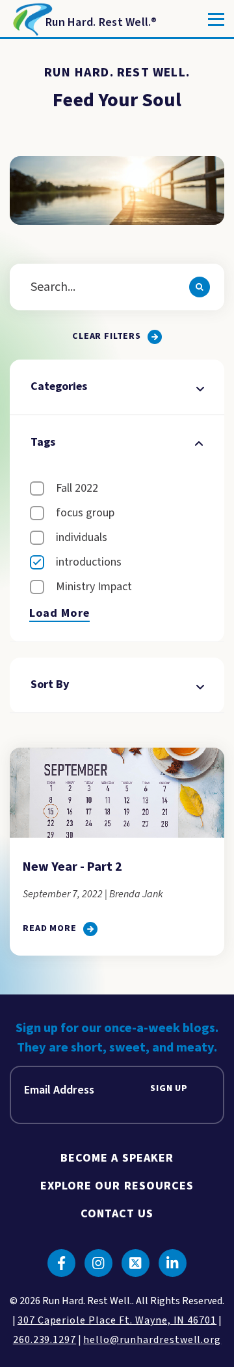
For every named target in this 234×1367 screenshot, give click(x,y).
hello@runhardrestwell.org (152, 1340)
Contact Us (117, 1214)
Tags (43, 442)
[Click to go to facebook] (61, 1263)
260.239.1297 (45, 1340)
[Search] (199, 287)
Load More (59, 613)
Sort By (50, 684)
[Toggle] (216, 19)
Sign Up (169, 1089)
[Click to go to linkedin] (173, 1263)
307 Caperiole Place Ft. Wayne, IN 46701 (117, 1320)
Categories (59, 386)
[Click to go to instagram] (98, 1263)
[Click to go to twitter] (136, 1263)
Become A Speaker (117, 1158)
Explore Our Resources (117, 1186)
